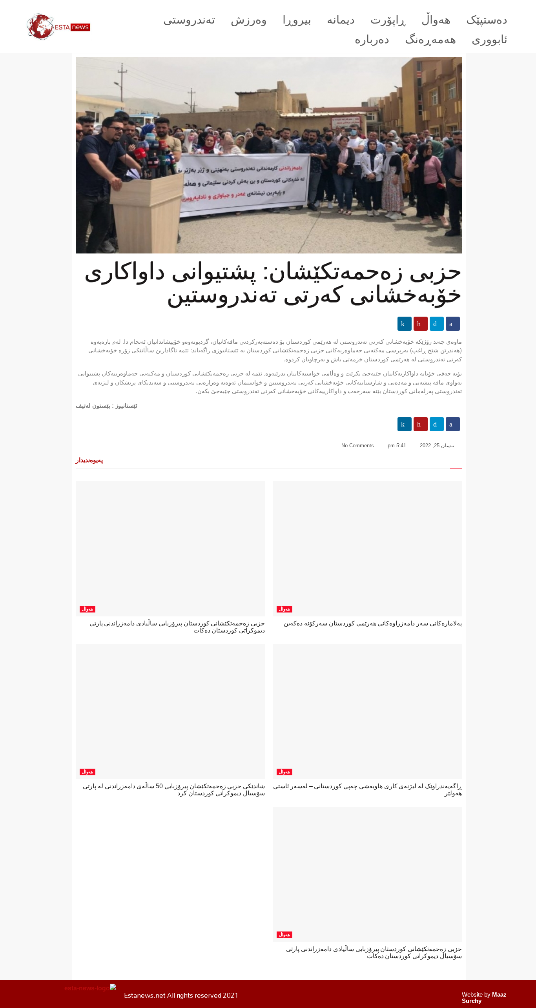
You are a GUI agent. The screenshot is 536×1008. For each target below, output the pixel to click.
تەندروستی (189, 19)
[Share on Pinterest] (421, 324)
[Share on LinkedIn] (404, 324)
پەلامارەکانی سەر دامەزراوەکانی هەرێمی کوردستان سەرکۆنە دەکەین (373, 623)
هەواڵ (435, 19)
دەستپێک (486, 19)
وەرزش (249, 19)
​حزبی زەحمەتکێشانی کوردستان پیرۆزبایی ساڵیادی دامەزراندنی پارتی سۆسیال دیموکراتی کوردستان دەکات (374, 952)
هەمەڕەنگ (430, 39)
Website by (484, 997)
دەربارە (372, 39)
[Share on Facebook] (453, 324)
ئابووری (489, 39)
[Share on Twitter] (437, 324)
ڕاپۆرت (388, 19)
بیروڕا (297, 19)
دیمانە (341, 19)
